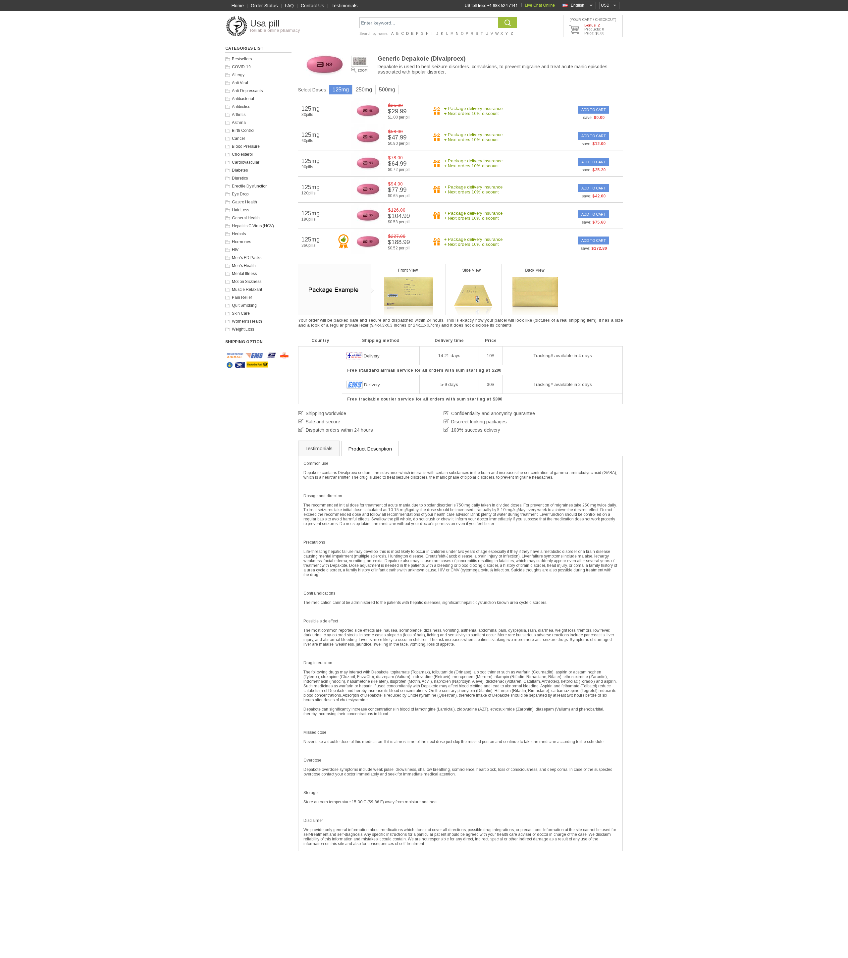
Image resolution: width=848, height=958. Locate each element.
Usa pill (265, 23)
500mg (387, 89)
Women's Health (247, 321)
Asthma (239, 122)
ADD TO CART (593, 110)
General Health (246, 218)
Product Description (370, 449)
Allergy (238, 75)
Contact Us (312, 5)
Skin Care (241, 313)
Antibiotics (241, 106)
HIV (235, 249)
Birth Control (243, 130)
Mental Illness (244, 273)
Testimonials (344, 5)
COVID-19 (241, 67)
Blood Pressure (246, 146)
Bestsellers (242, 59)
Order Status (264, 5)
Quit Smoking (244, 305)
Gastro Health (244, 202)
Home (238, 5)
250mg (364, 89)
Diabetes (240, 170)
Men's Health (244, 265)
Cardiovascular (245, 162)
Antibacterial (243, 98)
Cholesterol (242, 154)
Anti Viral (240, 82)
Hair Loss (240, 210)
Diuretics (240, 178)
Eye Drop (240, 194)
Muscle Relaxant (247, 289)
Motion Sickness (246, 281)
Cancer (238, 138)
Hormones (241, 242)
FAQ (289, 5)
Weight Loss (243, 329)
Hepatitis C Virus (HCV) (253, 226)
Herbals (239, 234)
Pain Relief (242, 297)
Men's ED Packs (246, 257)
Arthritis (238, 114)
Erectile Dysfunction (250, 186)
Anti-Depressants (247, 90)
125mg (341, 89)
